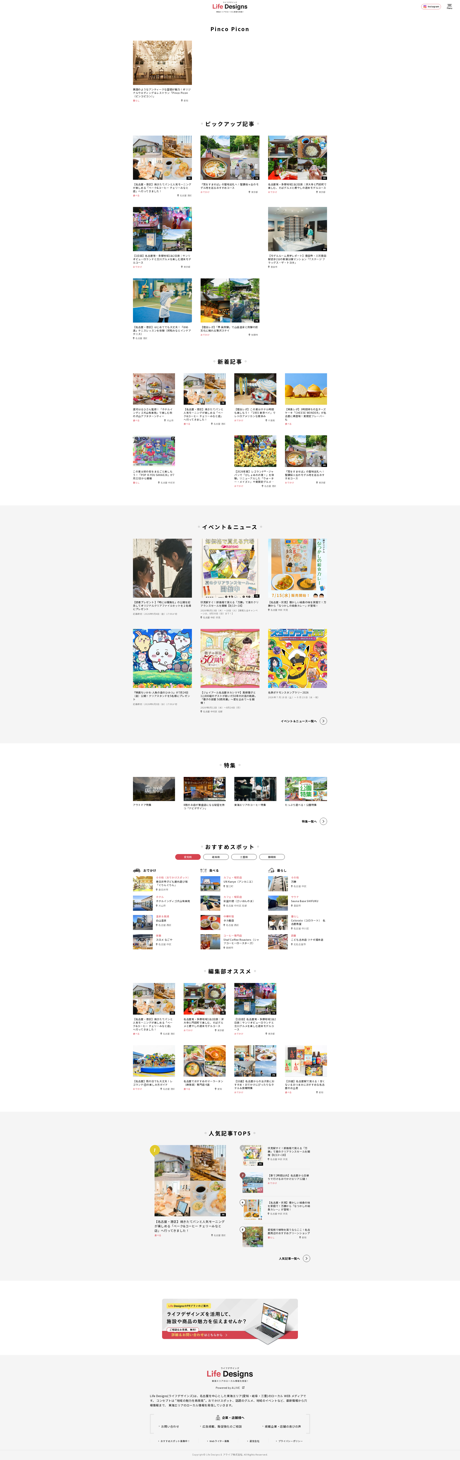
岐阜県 (216, 857)
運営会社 (254, 1441)
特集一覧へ (309, 821)
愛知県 (188, 857)
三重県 (244, 857)
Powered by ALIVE (228, 1387)
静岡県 (272, 857)
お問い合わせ (170, 1426)
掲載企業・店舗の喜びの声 (283, 1426)
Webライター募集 (219, 1441)
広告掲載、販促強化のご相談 (222, 1426)
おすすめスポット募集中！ (175, 1441)
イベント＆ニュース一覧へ (299, 721)
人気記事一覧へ (289, 1258)
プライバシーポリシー (290, 1441)
